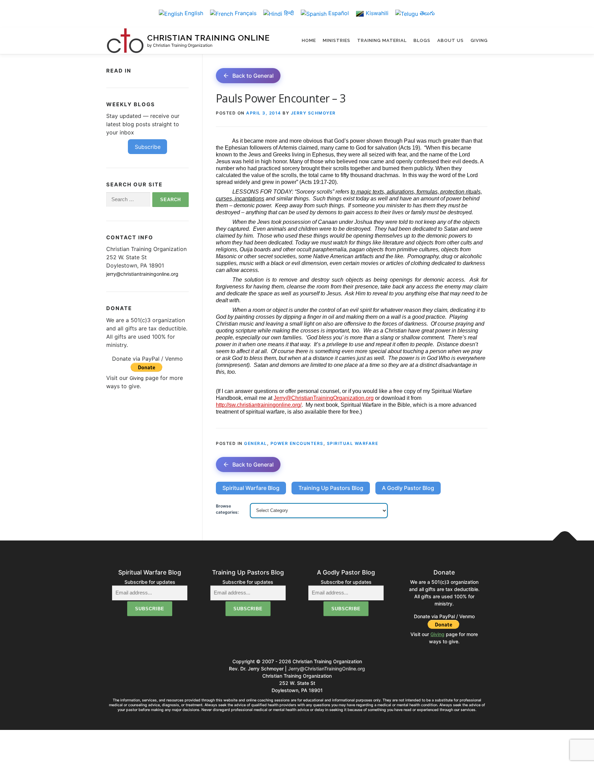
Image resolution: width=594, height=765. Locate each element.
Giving (479, 40)
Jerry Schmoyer (313, 113)
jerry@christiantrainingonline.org (142, 274)
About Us (450, 40)
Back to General (253, 75)
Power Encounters (297, 443)
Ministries (336, 40)
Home (309, 40)
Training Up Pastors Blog (330, 487)
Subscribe (148, 146)
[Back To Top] (565, 540)
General (255, 443)
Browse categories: (227, 509)
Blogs (422, 40)
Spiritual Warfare (352, 443)
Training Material (382, 40)
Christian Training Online (208, 38)
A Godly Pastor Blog (408, 487)
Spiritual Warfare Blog (250, 487)
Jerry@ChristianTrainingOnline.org (326, 668)
